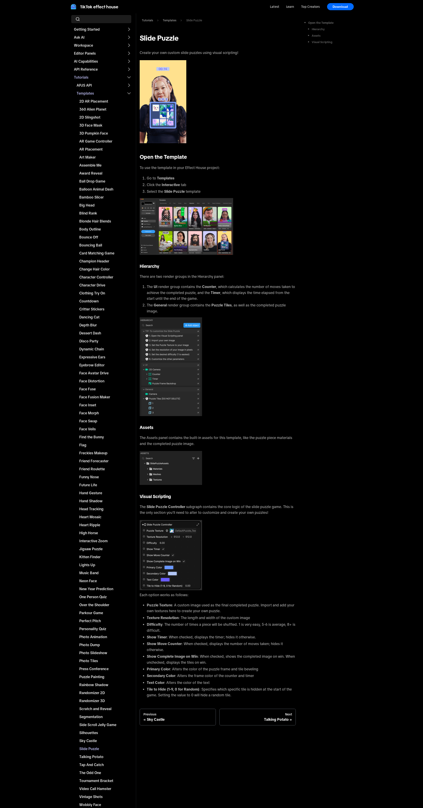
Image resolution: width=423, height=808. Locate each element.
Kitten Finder (90, 557)
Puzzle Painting (91, 677)
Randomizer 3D (92, 701)
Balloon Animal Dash (96, 189)
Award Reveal (90, 173)
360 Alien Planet (92, 109)
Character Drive (92, 285)
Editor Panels (85, 53)
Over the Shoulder (94, 605)
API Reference (86, 69)
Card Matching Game (96, 253)
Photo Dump (89, 645)
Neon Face (88, 581)
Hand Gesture (90, 493)
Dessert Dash (90, 333)
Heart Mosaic (90, 517)
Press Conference (94, 669)
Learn (290, 6)
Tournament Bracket (96, 781)
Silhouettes (88, 733)
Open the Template (321, 22)
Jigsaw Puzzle (91, 549)
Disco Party (88, 341)
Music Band (89, 573)
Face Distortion (91, 381)
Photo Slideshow (93, 653)
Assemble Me (90, 165)
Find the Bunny (91, 437)
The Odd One (90, 773)
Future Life (88, 485)
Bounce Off (88, 237)
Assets (316, 35)
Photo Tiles (88, 661)
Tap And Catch (91, 765)
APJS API (84, 85)
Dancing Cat (89, 317)
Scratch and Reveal (95, 709)
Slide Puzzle (89, 749)
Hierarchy (318, 29)
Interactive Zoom (93, 541)
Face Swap (88, 421)
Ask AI (79, 37)
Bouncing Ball (90, 245)
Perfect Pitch (90, 621)
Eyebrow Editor (92, 365)
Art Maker (87, 157)
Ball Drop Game (92, 181)
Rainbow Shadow (93, 685)
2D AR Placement (93, 101)
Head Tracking (91, 509)
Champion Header (94, 261)
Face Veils (87, 429)
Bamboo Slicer (91, 197)
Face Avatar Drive (94, 373)
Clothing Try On (92, 293)
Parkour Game (91, 613)
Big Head (87, 205)
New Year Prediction (96, 589)
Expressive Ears (92, 357)
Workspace (83, 45)
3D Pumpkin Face (93, 133)
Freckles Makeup (93, 453)
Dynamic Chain (91, 349)
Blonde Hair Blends (95, 221)
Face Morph (89, 413)
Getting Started (87, 29)
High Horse (88, 533)
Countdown (89, 301)
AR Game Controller (95, 141)
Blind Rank (88, 213)
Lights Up (87, 565)
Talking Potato (91, 757)
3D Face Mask (90, 125)
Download (340, 6)
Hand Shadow (91, 501)
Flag (82, 445)
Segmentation (91, 717)
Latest (274, 6)
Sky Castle (88, 741)
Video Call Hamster (95, 789)
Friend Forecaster (94, 461)
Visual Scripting (322, 42)
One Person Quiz (93, 597)
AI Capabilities (86, 61)
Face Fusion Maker (94, 397)
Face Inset (87, 405)
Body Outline (90, 229)
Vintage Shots (91, 797)
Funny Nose (89, 477)
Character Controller (96, 277)
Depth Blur (88, 325)
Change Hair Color (94, 269)
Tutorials (81, 77)
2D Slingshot (89, 117)
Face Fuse (87, 389)
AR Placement (91, 149)
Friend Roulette (92, 469)
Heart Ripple (89, 525)
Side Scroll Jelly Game (97, 725)
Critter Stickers (91, 309)
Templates (85, 93)
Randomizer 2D (92, 693)
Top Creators (310, 6)
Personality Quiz (92, 629)
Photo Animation (93, 637)
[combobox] (102, 19)
